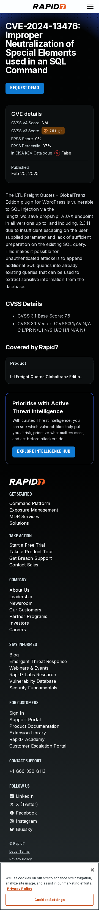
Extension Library (27, 732)
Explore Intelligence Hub (43, 452)
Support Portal (25, 719)
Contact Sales (23, 565)
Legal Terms (19, 851)
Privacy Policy (20, 859)
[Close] (92, 870)
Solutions (19, 523)
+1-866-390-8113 (27, 771)
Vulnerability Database (32, 681)
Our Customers (25, 610)
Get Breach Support (30, 558)
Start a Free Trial (27, 545)
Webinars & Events (28, 668)
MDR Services (24, 516)
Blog (14, 655)
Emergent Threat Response (38, 661)
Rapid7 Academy (27, 739)
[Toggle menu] (90, 6)
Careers (17, 629)
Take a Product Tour (31, 551)
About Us (19, 590)
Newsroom (20, 603)
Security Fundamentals (33, 687)
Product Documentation (34, 726)
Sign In (16, 713)
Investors (19, 623)
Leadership (20, 596)
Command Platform (29, 503)
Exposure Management (33, 510)
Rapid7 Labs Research (32, 674)
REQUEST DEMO (24, 88)
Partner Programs (28, 616)
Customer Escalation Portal (37, 746)
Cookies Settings (49, 900)
